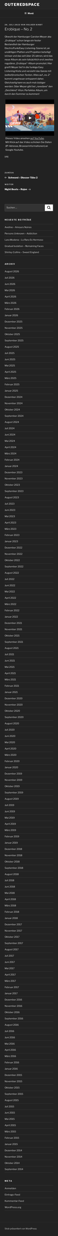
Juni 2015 (10, 1112)
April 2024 (10, 447)
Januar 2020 (11, 767)
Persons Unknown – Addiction (21, 233)
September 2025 (14, 340)
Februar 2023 (12, 535)
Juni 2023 (10, 510)
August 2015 (12, 1100)
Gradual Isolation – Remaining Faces (24, 246)
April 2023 (10, 522)
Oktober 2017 (12, 937)
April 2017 (10, 974)
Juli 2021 (9, 654)
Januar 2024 (11, 466)
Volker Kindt (34, 25)
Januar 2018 (11, 918)
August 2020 (12, 723)
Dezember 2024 (13, 397)
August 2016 (12, 1025)
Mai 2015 (10, 1119)
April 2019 (10, 824)
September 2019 (14, 792)
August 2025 (12, 346)
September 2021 (14, 642)
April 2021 (10, 673)
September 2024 (14, 416)
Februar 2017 (12, 987)
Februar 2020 (12, 761)
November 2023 (14, 478)
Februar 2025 (12, 384)
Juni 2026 (10, 284)
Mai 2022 (10, 591)
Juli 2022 (9, 579)
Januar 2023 (11, 541)
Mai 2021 (10, 667)
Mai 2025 (10, 365)
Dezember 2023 (13, 472)
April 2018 (10, 899)
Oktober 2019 (12, 786)
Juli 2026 (10, 277)
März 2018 (10, 905)
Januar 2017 (11, 993)
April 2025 (10, 371)
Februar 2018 (12, 911)
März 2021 (10, 679)
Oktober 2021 (12, 635)
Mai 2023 (10, 516)
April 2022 (10, 598)
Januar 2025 (11, 390)
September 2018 (14, 868)
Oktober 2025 (12, 334)
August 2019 (12, 798)
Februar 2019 (12, 836)
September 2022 (14, 566)
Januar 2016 (11, 1068)
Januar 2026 (11, 315)
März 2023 (10, 529)
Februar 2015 (12, 1138)
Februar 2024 (12, 459)
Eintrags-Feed (12, 1194)
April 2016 (10, 1050)
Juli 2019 (9, 805)
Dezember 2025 (13, 321)
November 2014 (13, 1156)
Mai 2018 (10, 893)
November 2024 (14, 403)
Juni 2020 (10, 736)
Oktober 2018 (12, 861)
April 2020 (10, 748)
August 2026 (12, 271)
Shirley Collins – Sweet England (22, 252)
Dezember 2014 (13, 1150)
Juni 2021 (10, 660)
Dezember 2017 (13, 924)
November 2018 (13, 855)
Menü (31, 13)
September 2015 (14, 1094)
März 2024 (10, 453)
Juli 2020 (10, 729)
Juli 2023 (10, 503)
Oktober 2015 (12, 1087)
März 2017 (10, 981)
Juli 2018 (9, 880)
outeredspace (22, 4)
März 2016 (10, 1056)
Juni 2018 (10, 886)
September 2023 (14, 491)
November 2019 (13, 780)
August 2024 (12, 422)
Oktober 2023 (12, 484)
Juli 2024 (10, 428)
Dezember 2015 (13, 1075)
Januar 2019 (11, 842)
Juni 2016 (10, 1037)
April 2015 (10, 1125)
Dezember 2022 (13, 547)
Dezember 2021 (13, 623)
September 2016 (14, 1018)
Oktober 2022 (12, 560)
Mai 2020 (10, 742)
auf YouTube (37, 138)
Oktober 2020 (12, 711)
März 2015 (10, 1131)
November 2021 (13, 629)
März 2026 (10, 303)
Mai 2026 (10, 290)
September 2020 (14, 717)
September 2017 (14, 943)
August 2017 (12, 949)
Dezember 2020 (13, 698)
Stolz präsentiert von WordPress (21, 1228)
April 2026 (10, 296)
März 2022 (10, 604)
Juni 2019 (10, 811)
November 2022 (13, 554)
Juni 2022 (10, 585)
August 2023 (12, 497)
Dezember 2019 (13, 773)
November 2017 (13, 930)
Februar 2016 (12, 1062)
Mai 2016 (10, 1043)
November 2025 (14, 328)
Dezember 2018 (13, 849)
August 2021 (12, 648)
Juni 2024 (10, 434)
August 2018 (12, 874)
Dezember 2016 (13, 999)
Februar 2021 (12, 685)
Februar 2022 (12, 610)
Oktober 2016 (12, 1012)
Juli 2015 (9, 1106)
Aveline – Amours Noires (18, 227)
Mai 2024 (10, 441)
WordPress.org (13, 1207)
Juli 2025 (10, 353)
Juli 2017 (9, 955)
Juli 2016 (9, 1031)
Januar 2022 (11, 616)
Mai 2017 (10, 968)
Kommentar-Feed (14, 1201)
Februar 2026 (12, 309)
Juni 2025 (10, 359)
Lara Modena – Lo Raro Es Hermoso (24, 239)
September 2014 (14, 1169)
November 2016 (13, 1006)
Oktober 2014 (12, 1163)
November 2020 (14, 704)
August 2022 (12, 572)
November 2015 (13, 1081)
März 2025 (10, 378)
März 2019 (10, 830)
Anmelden (10, 1188)
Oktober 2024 (12, 409)
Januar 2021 (11, 692)
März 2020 (10, 755)
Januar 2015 (11, 1144)
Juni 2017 (10, 962)
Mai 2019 (10, 817)
